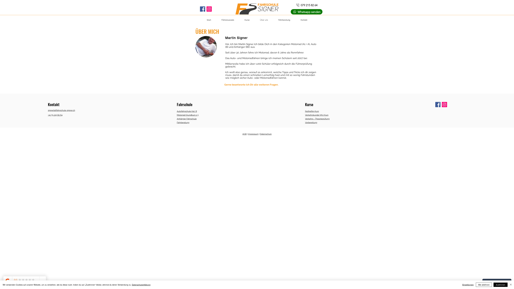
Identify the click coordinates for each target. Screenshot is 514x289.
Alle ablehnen (484, 284)
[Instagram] (209, 9)
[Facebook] (202, 9)
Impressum (253, 134)
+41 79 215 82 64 (55, 115)
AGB (244, 134)
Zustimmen (500, 284)
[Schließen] (510, 285)
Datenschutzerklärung (141, 284)
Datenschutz (266, 134)
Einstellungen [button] (468, 284)
